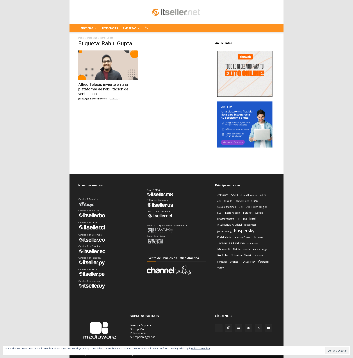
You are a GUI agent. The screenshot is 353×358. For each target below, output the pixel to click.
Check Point (242, 201)
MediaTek (252, 243)
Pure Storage (260, 249)
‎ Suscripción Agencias (142, 337)
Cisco (254, 201)
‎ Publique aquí (138, 333)
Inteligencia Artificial (229, 224)
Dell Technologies (256, 206)
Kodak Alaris (224, 237)
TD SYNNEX (248, 261)
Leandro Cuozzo (243, 237)
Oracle (247, 249)
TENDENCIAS (109, 28)
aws (219, 201)
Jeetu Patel (250, 224)
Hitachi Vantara (225, 218)
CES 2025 (228, 201)
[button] (146, 28)
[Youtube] (268, 328)
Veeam (263, 261)
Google (259, 212)
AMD (234, 195)
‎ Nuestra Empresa (140, 325)
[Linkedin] (238, 328)
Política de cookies (200, 348)
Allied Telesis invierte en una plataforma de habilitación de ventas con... (103, 89)
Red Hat (223, 255)
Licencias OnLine (231, 243)
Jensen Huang (224, 231)
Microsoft (223, 249)
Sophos (234, 261)
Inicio (81, 37)
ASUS (262, 195)
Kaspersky (244, 230)
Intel (252, 218)
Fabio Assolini (232, 212)
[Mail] (248, 328)
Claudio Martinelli (226, 206)
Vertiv (220, 267)
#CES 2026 (222, 195)
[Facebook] (218, 328)
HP (238, 218)
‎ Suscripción (137, 329)
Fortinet (247, 212)
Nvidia (236, 249)
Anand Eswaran (249, 195)
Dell (241, 206)
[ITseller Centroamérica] (176, 12)
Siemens (259, 255)
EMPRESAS (129, 28)
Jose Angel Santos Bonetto (92, 98)
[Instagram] (228, 328)
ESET (220, 212)
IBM (245, 218)
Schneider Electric (241, 255)
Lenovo (258, 237)
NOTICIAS (87, 28)
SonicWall (222, 261)
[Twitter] (258, 328)
